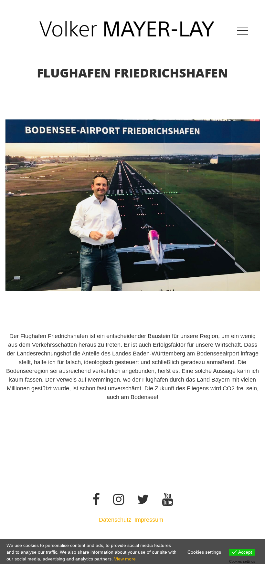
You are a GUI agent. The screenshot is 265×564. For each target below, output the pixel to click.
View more (125, 558)
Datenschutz (115, 520)
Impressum (149, 520)
